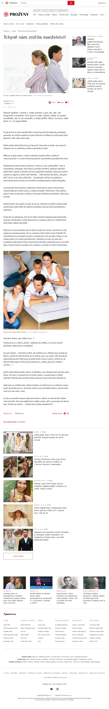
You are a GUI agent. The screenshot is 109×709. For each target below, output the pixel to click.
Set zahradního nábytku (70, 659)
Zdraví (54, 15)
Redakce (23, 673)
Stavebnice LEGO (39, 662)
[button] (36, 68)
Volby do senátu (8, 638)
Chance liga (41, 625)
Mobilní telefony (28, 662)
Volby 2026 (6, 625)
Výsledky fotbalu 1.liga (44, 628)
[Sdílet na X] (68, 413)
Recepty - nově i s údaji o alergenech (50, 10)
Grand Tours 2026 (26, 641)
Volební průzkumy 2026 (10, 628)
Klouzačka (59, 659)
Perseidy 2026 (55, 657)
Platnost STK (94, 641)
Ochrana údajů (35, 673)
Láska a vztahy (8, 24)
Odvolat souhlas (97, 673)
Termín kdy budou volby (10, 634)
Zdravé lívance (59, 631)
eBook (53, 102)
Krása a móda (44, 15)
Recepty (74, 15)
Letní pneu (60, 662)
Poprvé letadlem (77, 628)
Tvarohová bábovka (60, 634)
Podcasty (94, 15)
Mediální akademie (51, 673)
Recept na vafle (60, 638)
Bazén (27, 659)
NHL (39, 641)
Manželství (30, 24)
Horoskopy (83, 15)
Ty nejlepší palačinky (61, 625)
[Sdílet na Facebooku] (65, 413)
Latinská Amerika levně (79, 638)
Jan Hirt (23, 631)
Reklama (73, 673)
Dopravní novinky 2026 (96, 631)
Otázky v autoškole (95, 638)
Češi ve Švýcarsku (77, 634)
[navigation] (2, 3)
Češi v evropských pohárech (78, 657)
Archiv (65, 673)
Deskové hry (68, 662)
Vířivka (90, 659)
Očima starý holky (56, 24)
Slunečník (52, 659)
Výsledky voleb (7, 631)
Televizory (76, 662)
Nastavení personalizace (55, 677)
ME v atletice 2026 (43, 634)
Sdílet (62, 102)
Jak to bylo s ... (93, 58)
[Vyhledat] (71, 3)
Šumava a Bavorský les (79, 631)
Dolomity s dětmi (77, 641)
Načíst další (18, 556)
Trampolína (45, 659)
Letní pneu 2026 (95, 625)
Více (102, 15)
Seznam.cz (102, 3)
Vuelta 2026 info (26, 625)
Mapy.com (35, 657)
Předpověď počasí (44, 657)
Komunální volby (8, 641)
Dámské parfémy (51, 662)
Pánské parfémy (95, 662)
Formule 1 (41, 638)
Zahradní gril (83, 659)
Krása (37, 505)
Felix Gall (23, 638)
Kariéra (14, 673)
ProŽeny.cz (8, 101)
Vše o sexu (20, 24)
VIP (34, 15)
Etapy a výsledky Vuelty (28, 628)
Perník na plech (60, 641)
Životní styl (64, 15)
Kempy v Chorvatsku (78, 625)
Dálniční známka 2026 (96, 628)
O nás (6, 673)
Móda (89, 78)
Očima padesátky (42, 24)
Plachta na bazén (36, 659)
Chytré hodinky (85, 662)
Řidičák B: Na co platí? (97, 634)
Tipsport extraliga (43, 631)
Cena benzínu (65, 657)
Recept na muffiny (60, 628)
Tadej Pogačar (25, 634)
